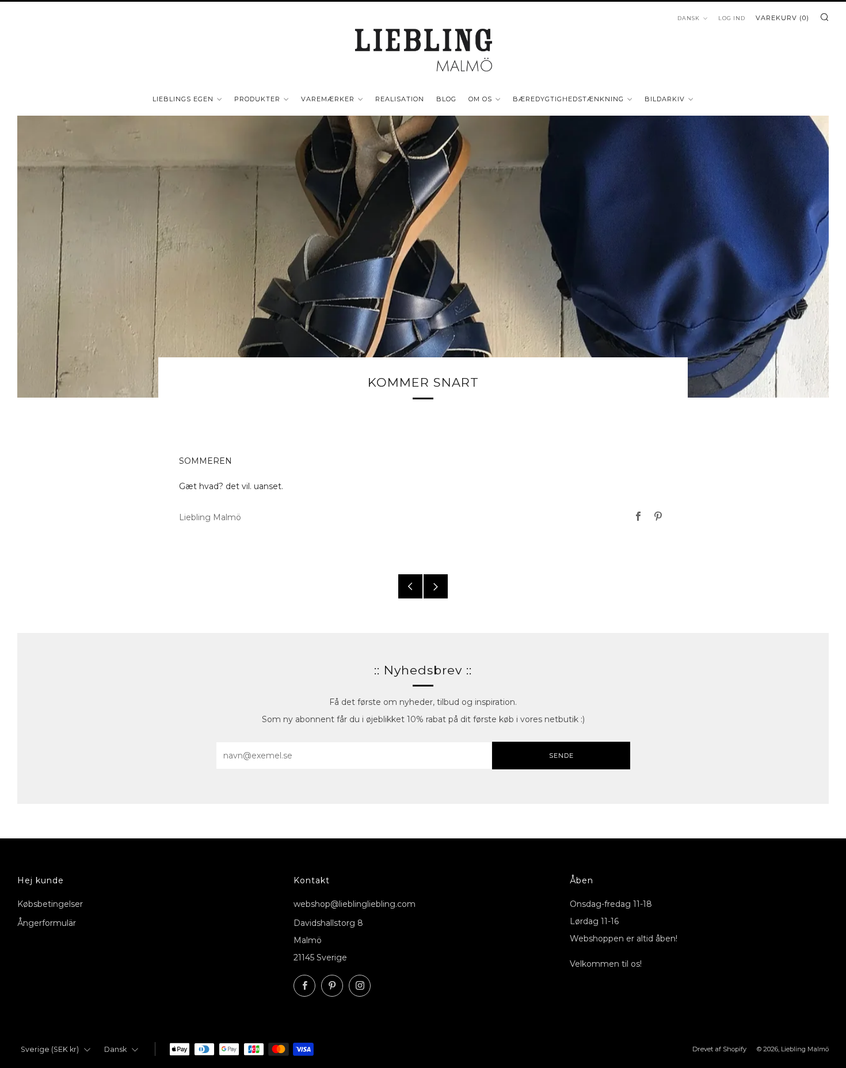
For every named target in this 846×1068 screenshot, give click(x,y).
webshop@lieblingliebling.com (355, 904)
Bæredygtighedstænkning (568, 99)
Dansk (688, 18)
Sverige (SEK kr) (50, 1049)
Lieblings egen (183, 99)
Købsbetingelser (50, 904)
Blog (446, 99)
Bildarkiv (665, 99)
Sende (561, 756)
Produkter (257, 99)
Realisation (399, 99)
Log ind (731, 18)
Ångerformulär (46, 923)
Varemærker (328, 99)
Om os (480, 99)
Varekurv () (782, 18)
